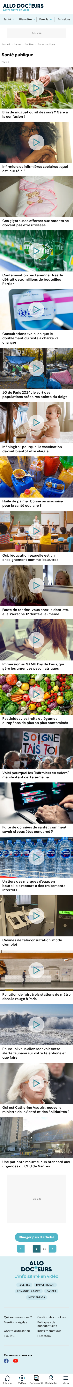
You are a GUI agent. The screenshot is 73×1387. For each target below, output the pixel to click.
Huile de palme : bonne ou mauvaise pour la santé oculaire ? (32, 503)
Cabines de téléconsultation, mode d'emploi (32, 942)
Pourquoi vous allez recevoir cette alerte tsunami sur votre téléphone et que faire (34, 1053)
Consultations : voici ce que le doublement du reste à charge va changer (30, 338)
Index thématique (49, 1331)
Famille (43, 19)
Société (29, 44)
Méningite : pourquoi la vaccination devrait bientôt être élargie (32, 449)
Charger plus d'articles (37, 1237)
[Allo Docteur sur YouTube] (15, 1361)
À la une (7, 1383)
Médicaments (36, 1297)
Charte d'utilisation (17, 1331)
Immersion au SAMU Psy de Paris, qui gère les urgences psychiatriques (33, 666)
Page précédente (21, 1249)
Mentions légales (15, 1322)
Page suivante (52, 1249)
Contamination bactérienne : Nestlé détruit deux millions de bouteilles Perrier (32, 279)
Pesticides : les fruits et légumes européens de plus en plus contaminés (35, 720)
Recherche (51, 1383)
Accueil (6, 44)
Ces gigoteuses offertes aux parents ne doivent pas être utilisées (35, 222)
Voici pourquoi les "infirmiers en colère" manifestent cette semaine (35, 775)
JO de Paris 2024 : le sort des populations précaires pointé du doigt (34, 394)
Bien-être (25, 19)
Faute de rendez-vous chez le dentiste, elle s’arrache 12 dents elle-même (35, 611)
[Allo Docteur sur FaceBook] (6, 1361)
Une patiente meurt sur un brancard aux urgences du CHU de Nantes (36, 1164)
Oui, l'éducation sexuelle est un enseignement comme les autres (30, 557)
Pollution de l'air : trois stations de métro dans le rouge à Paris (36, 996)
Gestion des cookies (51, 1317)
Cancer (51, 1291)
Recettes (24, 1284)
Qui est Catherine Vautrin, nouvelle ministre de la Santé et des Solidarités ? (35, 1109)
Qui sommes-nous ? (18, 1317)
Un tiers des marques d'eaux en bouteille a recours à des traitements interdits (33, 885)
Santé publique (46, 44)
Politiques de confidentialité (47, 1324)
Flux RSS (9, 1336)
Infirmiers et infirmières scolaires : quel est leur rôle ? (35, 168)
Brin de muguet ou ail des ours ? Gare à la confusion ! (35, 114)
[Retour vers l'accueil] (36, 7)
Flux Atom (44, 1336)
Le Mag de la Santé (28, 1291)
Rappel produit (45, 1284)
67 (44, 1248)
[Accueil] (36, 1269)
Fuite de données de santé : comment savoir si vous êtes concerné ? (34, 829)
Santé (7, 19)
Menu (66, 1383)
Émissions (63, 19)
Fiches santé (36, 1383)
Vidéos (22, 1383)
